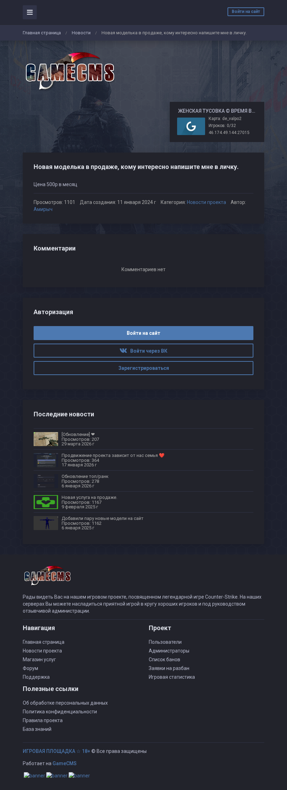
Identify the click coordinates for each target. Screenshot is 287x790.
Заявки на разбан (169, 668)
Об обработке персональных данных (65, 703)
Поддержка (36, 677)
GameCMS (64, 763)
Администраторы (169, 651)
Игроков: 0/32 (222, 125)
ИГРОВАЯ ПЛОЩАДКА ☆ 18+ (56, 751)
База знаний (37, 729)
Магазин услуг (39, 659)
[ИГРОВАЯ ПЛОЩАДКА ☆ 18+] (70, 71)
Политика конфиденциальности (60, 711)
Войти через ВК (147, 351)
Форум (30, 668)
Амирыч (43, 209)
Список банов (164, 659)
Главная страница (42, 32)
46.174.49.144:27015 (229, 132)
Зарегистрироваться (143, 368)
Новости (81, 32)
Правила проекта (43, 720)
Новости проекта (206, 202)
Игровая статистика (172, 677)
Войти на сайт (246, 11)
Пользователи (165, 642)
